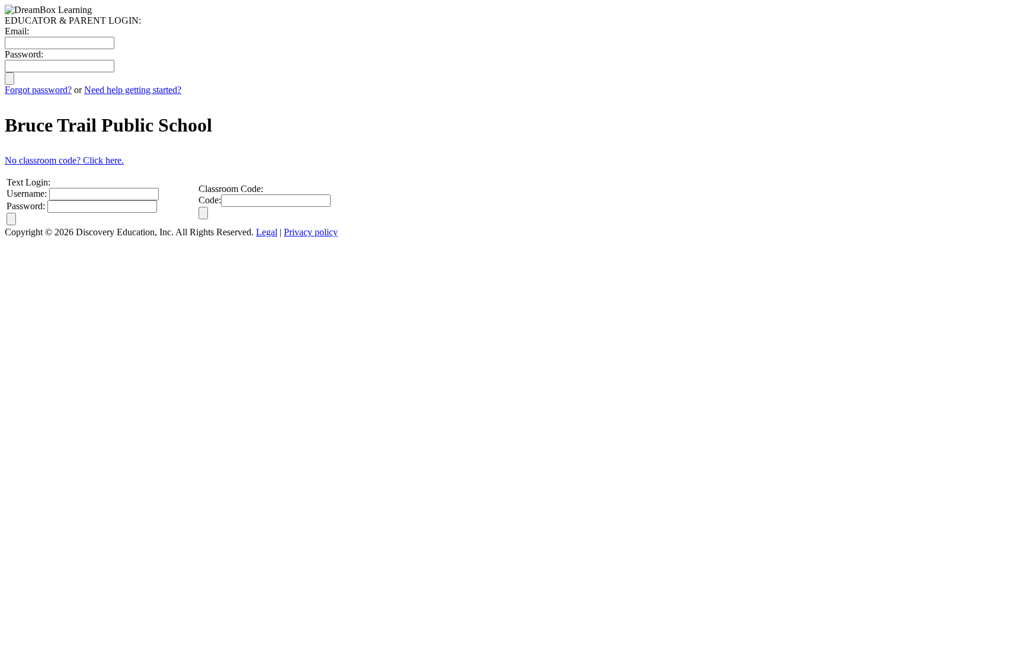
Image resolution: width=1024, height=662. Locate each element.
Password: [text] (24, 54)
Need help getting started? (132, 90)
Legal (266, 232)
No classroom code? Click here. (64, 160)
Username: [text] (27, 193)
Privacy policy (311, 232)
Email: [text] (17, 31)
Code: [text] (210, 200)
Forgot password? (38, 90)
